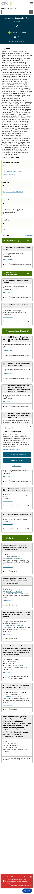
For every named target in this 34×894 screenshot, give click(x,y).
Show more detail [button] (8, 259)
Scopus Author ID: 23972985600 (13, 192)
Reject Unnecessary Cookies (17, 455)
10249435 (14, 747)
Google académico (9, 174)
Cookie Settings (17, 466)
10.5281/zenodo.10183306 (14, 558)
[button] (29, 235)
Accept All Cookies (17, 460)
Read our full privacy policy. (11, 449)
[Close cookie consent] (31, 427)
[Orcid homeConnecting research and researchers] (6, 3)
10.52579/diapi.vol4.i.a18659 (14, 625)
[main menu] (31, 3)
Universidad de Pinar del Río (12, 172)
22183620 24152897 (18, 665)
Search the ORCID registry (8, 8)
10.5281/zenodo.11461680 (14, 592)
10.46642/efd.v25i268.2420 (14, 696)
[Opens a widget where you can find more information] (27, 891)
